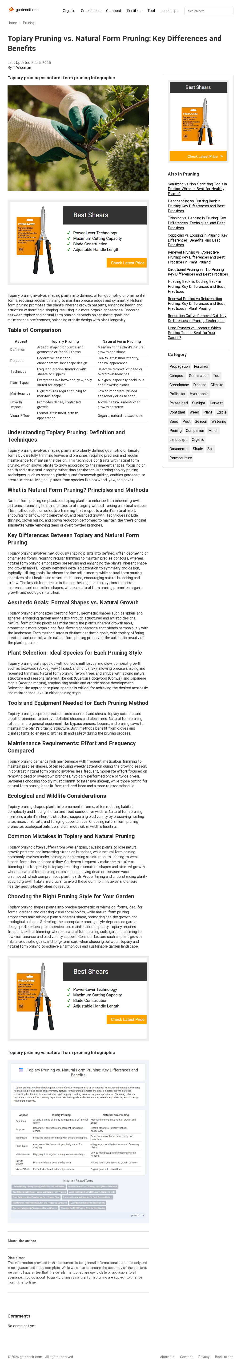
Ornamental (179, 449)
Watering (218, 421)
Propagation (179, 366)
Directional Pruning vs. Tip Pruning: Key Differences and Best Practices (198, 272)
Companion (195, 430)
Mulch (213, 430)
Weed (194, 412)
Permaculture (180, 458)
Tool (151, 10)
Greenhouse (90, 10)
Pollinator (177, 394)
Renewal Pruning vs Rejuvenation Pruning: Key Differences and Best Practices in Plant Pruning (196, 304)
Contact (186, 1357)
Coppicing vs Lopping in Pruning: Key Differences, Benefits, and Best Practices (198, 240)
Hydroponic (199, 394)
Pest (186, 421)
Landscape (170, 10)
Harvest (216, 403)
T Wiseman (22, 67)
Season (201, 421)
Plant (207, 412)
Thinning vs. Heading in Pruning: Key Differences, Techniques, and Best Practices (197, 223)
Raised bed (178, 403)
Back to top (224, 1357)
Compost (113, 10)
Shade (198, 449)
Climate (217, 385)
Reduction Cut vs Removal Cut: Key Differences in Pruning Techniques (197, 318)
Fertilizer (134, 10)
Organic (69, 10)
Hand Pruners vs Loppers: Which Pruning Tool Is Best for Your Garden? (194, 333)
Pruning (175, 430)
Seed (173, 421)
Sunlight (198, 403)
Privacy (203, 1357)
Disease (199, 385)
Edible (222, 412)
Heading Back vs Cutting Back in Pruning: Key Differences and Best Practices (196, 286)
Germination (199, 375)
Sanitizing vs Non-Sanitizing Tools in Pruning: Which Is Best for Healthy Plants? (197, 189)
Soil (210, 449)
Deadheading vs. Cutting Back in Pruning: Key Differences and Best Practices (196, 206)
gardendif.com (27, 10)
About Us (167, 1357)
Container (177, 412)
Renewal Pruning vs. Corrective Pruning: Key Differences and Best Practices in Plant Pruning (196, 257)
